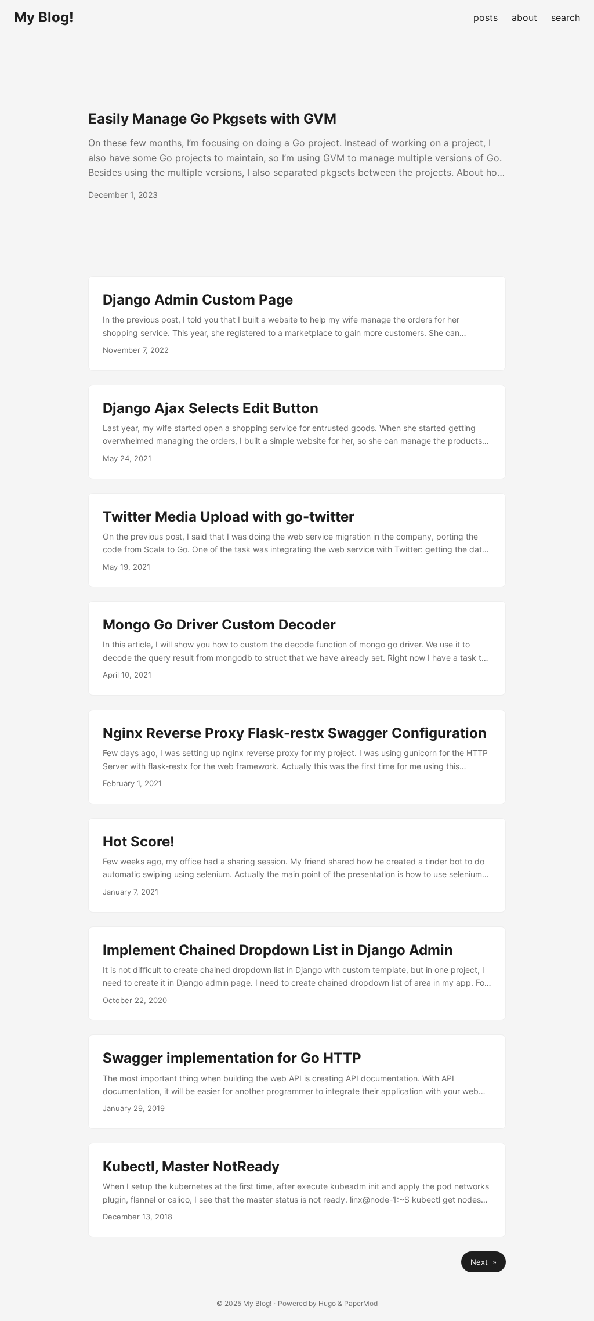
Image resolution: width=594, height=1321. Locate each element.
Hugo (327, 1303)
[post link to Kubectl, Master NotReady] (297, 1190)
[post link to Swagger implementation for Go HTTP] (297, 1081)
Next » (483, 1261)
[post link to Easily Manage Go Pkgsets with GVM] (297, 155)
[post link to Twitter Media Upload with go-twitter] (297, 540)
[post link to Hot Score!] (297, 865)
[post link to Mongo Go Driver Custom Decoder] (297, 648)
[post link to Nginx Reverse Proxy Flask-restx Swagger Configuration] (297, 757)
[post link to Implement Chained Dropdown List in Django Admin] (297, 973)
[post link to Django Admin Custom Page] (297, 323)
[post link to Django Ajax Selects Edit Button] (297, 432)
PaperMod (361, 1303)
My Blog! (44, 17)
